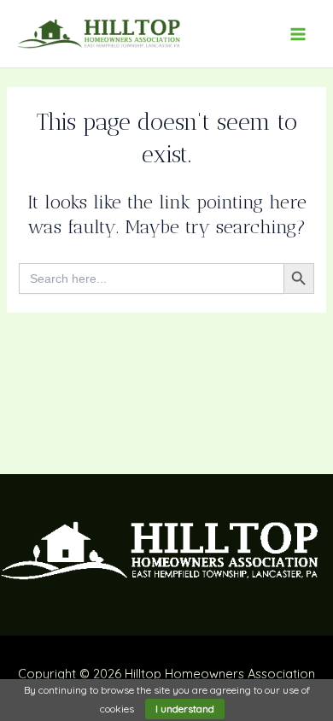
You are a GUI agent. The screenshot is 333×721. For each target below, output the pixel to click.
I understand (184, 708)
